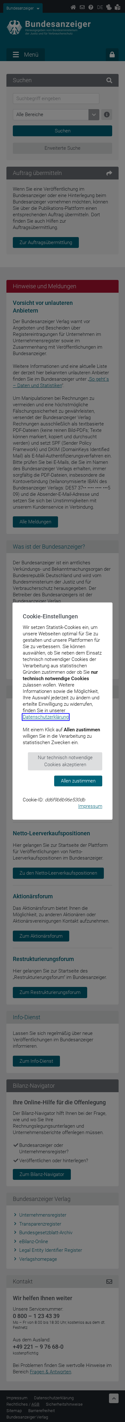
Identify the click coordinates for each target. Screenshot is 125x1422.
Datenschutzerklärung (46, 717)
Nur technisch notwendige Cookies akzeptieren (65, 761)
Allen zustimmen (78, 781)
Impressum (90, 806)
